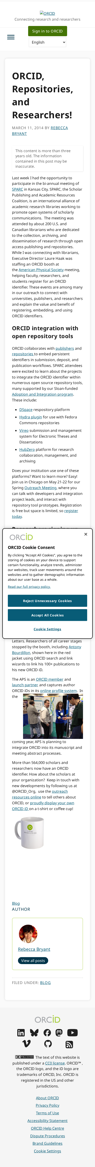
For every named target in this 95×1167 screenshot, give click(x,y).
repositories (23, 353)
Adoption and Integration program (42, 394)
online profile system (58, 690)
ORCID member (49, 679)
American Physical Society (41, 269)
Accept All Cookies (47, 615)
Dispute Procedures (47, 1135)
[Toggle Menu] (11, 37)
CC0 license (55, 1063)
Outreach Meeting (40, 487)
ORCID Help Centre (47, 1128)
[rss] (69, 1046)
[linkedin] (21, 1035)
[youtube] (72, 1035)
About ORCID (47, 1097)
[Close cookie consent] (86, 534)
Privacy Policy (47, 1105)
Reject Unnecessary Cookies (47, 601)
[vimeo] (26, 1045)
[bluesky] (34, 1035)
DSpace (26, 409)
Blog (16, 903)
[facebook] (47, 1035)
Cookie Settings (47, 1151)
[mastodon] (59, 1035)
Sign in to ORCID (47, 31)
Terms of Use (47, 1113)
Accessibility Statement (47, 1120)
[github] (48, 1045)
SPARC (17, 189)
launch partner (24, 684)
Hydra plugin (30, 417)
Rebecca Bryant (34, 949)
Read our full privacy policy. (29, 586)
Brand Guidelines (47, 1143)
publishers (65, 348)
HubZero (27, 449)
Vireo (24, 430)
